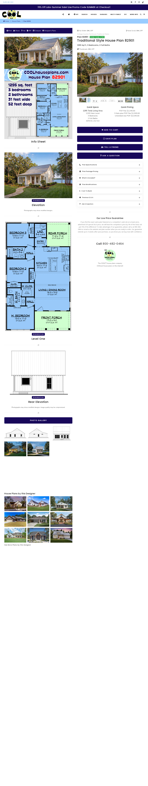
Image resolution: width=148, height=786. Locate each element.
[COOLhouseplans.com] (11, 14)
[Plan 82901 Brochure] (38, 88)
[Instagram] (139, 2)
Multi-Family (116, 14)
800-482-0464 (8, 2)
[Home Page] (69, 14)
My (77, 14)
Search (85, 14)
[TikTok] (143, 2)
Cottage (80, 34)
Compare (37, 31)
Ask (23, 31)
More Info (134, 14)
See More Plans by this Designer (17, 545)
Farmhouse (93, 34)
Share (17, 31)
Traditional (100, 34)
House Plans (16, 21)
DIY (125, 14)
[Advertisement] (38, 474)
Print (10, 31)
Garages (103, 14)
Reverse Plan (39, 200)
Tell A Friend (111, 147)
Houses (94, 14)
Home (7, 21)
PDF (29, 31)
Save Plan (111, 138)
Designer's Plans (50, 31)
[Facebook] (135, 2)
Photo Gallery (38, 420)
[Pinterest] (131, 2)
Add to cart (110, 130)
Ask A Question (111, 155)
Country (86, 34)
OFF (91, 31)
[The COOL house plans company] (109, 255)
